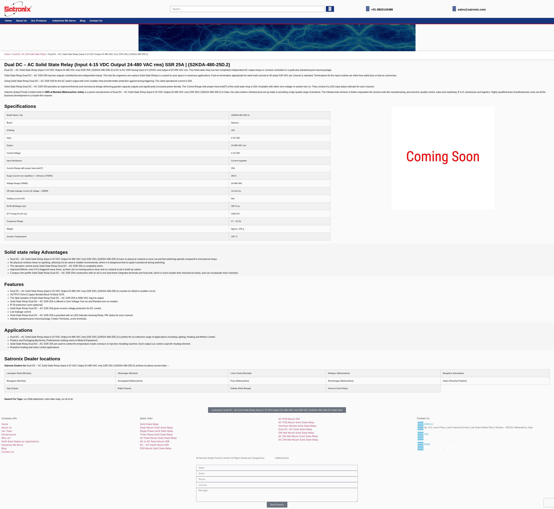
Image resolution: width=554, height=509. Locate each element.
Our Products (38, 20)
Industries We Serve (64, 20)
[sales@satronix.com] (454, 9)
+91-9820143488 (382, 9)
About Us (21, 20)
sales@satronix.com (472, 9)
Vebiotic (269, 458)
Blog (82, 20)
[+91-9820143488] (368, 9)
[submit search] (330, 9)
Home (8, 20)
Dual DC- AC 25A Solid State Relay (29, 54)
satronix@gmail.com (456, 447)
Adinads (293, 458)
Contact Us (96, 20)
